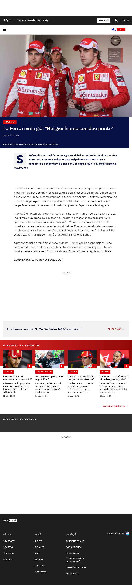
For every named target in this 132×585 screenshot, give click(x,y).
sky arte (8, 559)
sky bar (39, 559)
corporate (72, 573)
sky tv (38, 541)
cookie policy (73, 547)
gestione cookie (75, 541)
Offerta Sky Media (76, 567)
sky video (8, 553)
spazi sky (40, 565)
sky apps (39, 547)
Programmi (41, 571)
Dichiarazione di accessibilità (75, 560)
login (125, 20)
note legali (72, 553)
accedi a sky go (115, 533)
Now (37, 553)
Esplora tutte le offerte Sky (33, 20)
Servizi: (38, 534)
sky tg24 (8, 547)
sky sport (8, 541)
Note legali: (71, 534)
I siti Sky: (7, 534)
